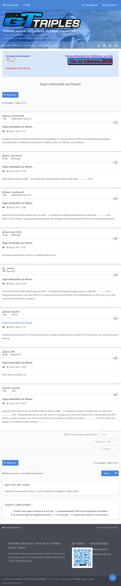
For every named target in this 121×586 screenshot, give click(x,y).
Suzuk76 (15, 311)
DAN (91, 579)
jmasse (10, 268)
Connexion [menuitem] (110, 5)
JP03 (13, 351)
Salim (83, 579)
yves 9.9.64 (16, 155)
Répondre (11, 94)
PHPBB (76, 579)
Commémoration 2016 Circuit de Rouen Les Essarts (82, 511)
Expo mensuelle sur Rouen (60, 84)
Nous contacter (100, 549)
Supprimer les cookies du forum (102, 554)
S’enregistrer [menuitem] (91, 5)
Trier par (99, 441)
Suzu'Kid (16, 388)
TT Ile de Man (62, 515)
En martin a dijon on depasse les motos (32, 515)
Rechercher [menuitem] (78, 45)
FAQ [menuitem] (27, 5)
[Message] (3, 131)
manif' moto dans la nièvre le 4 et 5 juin (34, 511)
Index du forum (13, 527)
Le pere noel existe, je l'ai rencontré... (91, 515)
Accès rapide (12, 5)
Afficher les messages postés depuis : (81, 434)
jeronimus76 (18, 115)
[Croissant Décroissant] (60, 449)
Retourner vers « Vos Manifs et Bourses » (24, 473)
